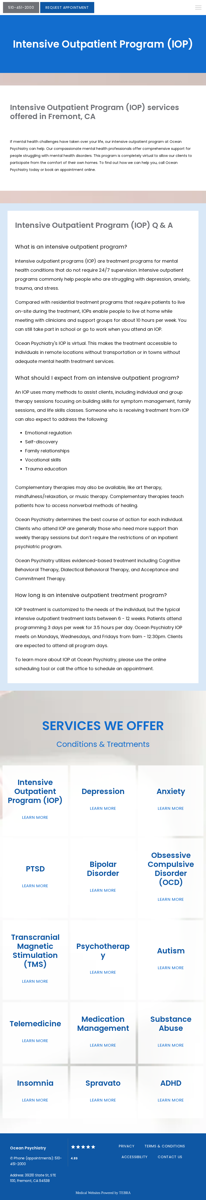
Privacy (126, 1146)
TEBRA (125, 1193)
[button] (198, 8)
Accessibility (135, 1156)
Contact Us (170, 1156)
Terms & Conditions (164, 1146)
